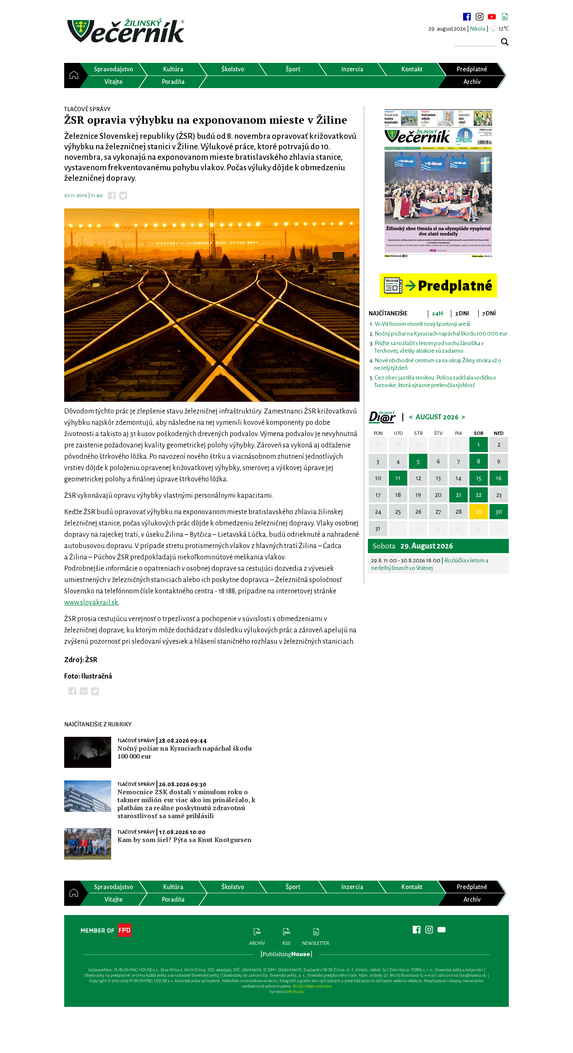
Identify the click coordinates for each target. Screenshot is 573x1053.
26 (418, 511)
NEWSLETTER (315, 943)
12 (418, 478)
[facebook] (467, 17)
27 (378, 444)
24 (378, 511)
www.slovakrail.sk (91, 602)
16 (499, 478)
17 (378, 494)
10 (378, 478)
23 (499, 494)
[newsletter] (504, 17)
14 (458, 478)
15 (479, 478)
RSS (286, 943)
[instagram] (479, 17)
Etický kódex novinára (312, 986)
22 (479, 494)
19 (418, 494)
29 (418, 444)
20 (438, 494)
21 (458, 494)
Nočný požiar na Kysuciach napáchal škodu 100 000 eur (441, 333)
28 (398, 444)
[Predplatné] (438, 277)
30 (438, 444)
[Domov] (72, 75)
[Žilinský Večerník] (127, 31)
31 (458, 444)
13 (438, 478)
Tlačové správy (136, 740)
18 (398, 494)
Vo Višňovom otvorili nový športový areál (422, 324)
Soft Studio (294, 991)
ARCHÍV (257, 943)
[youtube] (492, 17)
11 (398, 478)
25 (398, 511)
